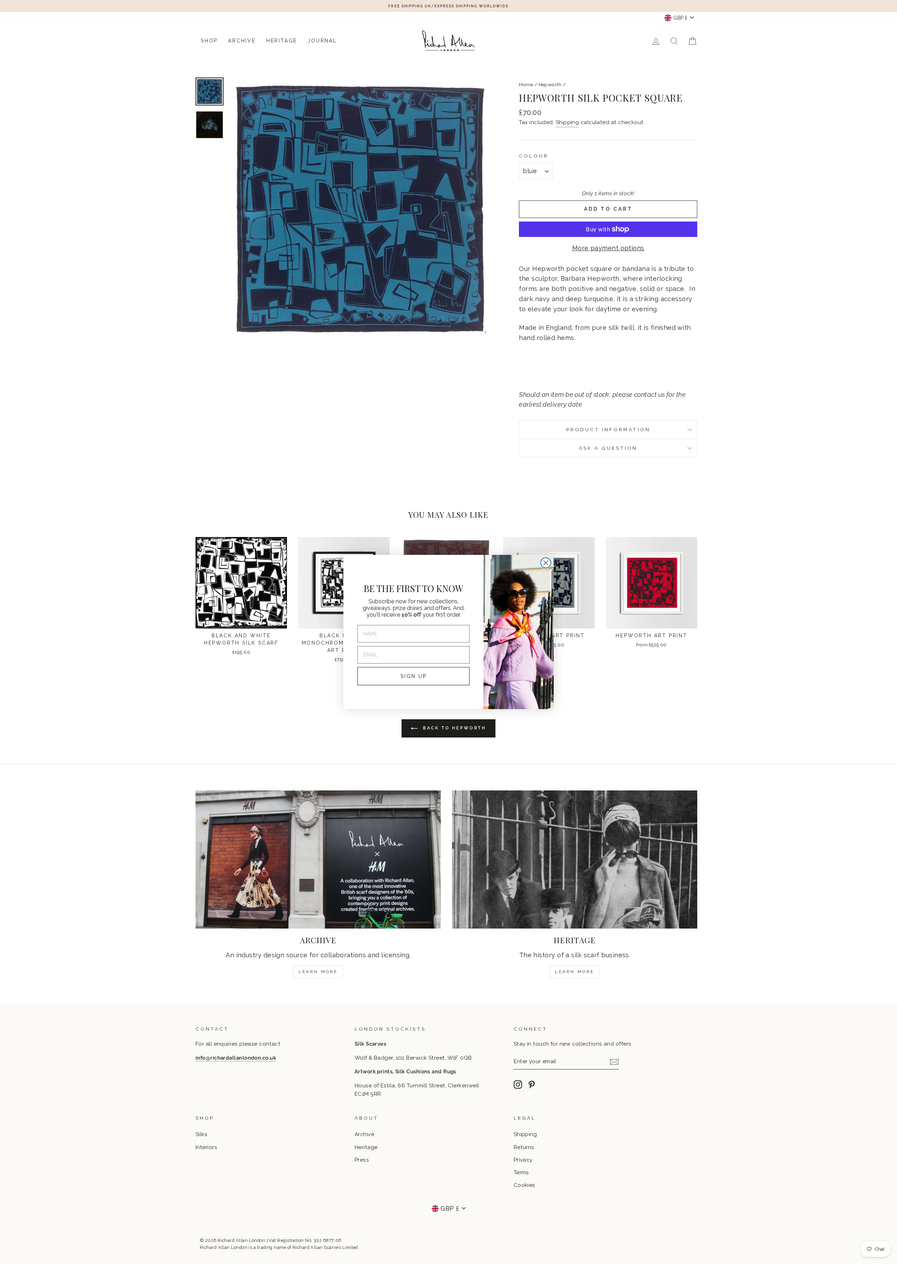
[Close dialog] (546, 563)
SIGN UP (413, 676)
